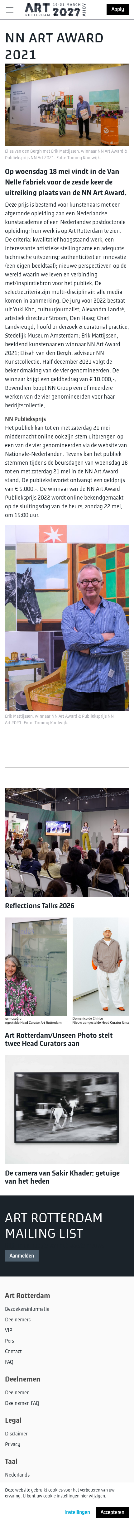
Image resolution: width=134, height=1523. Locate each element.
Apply (118, 9)
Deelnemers (18, 1319)
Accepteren (112, 1512)
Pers (9, 1341)
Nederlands (17, 1475)
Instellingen (77, 1512)
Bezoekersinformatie (27, 1309)
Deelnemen (17, 1392)
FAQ (9, 1362)
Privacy (12, 1444)
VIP (8, 1330)
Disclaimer (16, 1433)
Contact (13, 1351)
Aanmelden (22, 1255)
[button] (10, 10)
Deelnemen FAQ (22, 1403)
